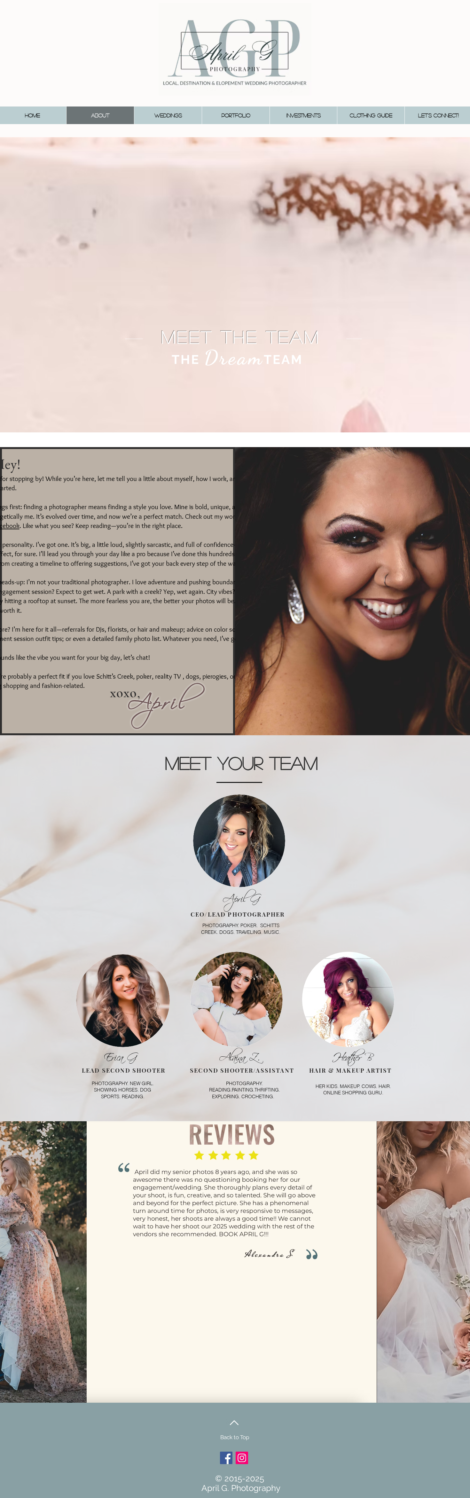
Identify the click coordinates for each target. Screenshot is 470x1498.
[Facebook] (226, 1458)
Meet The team (240, 336)
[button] (168, 115)
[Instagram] (242, 1458)
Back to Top (234, 1437)
